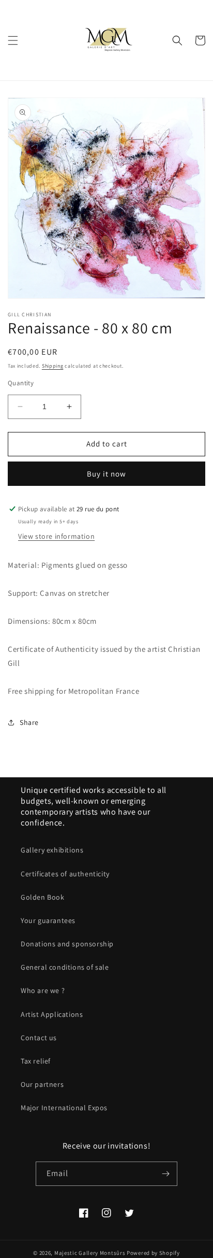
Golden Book (43, 897)
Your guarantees (48, 920)
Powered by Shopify (153, 1252)
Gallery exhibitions (52, 850)
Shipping (53, 365)
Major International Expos (64, 1107)
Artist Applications (52, 1014)
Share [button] (29, 722)
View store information (56, 536)
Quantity (21, 383)
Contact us (39, 1037)
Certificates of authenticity (65, 873)
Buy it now (106, 474)
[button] (13, 40)
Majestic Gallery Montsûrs (90, 1252)
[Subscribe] (165, 1174)
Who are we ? (43, 990)
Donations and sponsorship (67, 943)
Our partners (42, 1084)
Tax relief (36, 1061)
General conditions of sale (65, 967)
